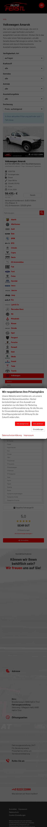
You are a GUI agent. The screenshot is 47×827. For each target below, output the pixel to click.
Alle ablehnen (38, 424)
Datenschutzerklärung (12, 435)
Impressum (29, 435)
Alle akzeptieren (23, 424)
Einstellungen (38, 429)
